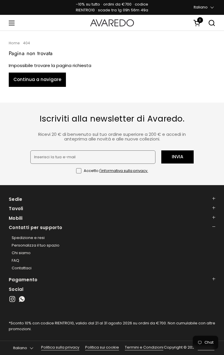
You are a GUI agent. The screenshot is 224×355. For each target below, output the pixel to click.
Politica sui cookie (102, 347)
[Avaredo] (112, 23)
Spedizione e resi (28, 237)
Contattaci (22, 268)
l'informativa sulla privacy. (123, 170)
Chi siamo (21, 253)
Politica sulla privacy (60, 347)
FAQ (15, 260)
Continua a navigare (37, 79)
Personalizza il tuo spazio (36, 245)
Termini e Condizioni (144, 347)
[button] (197, 23)
